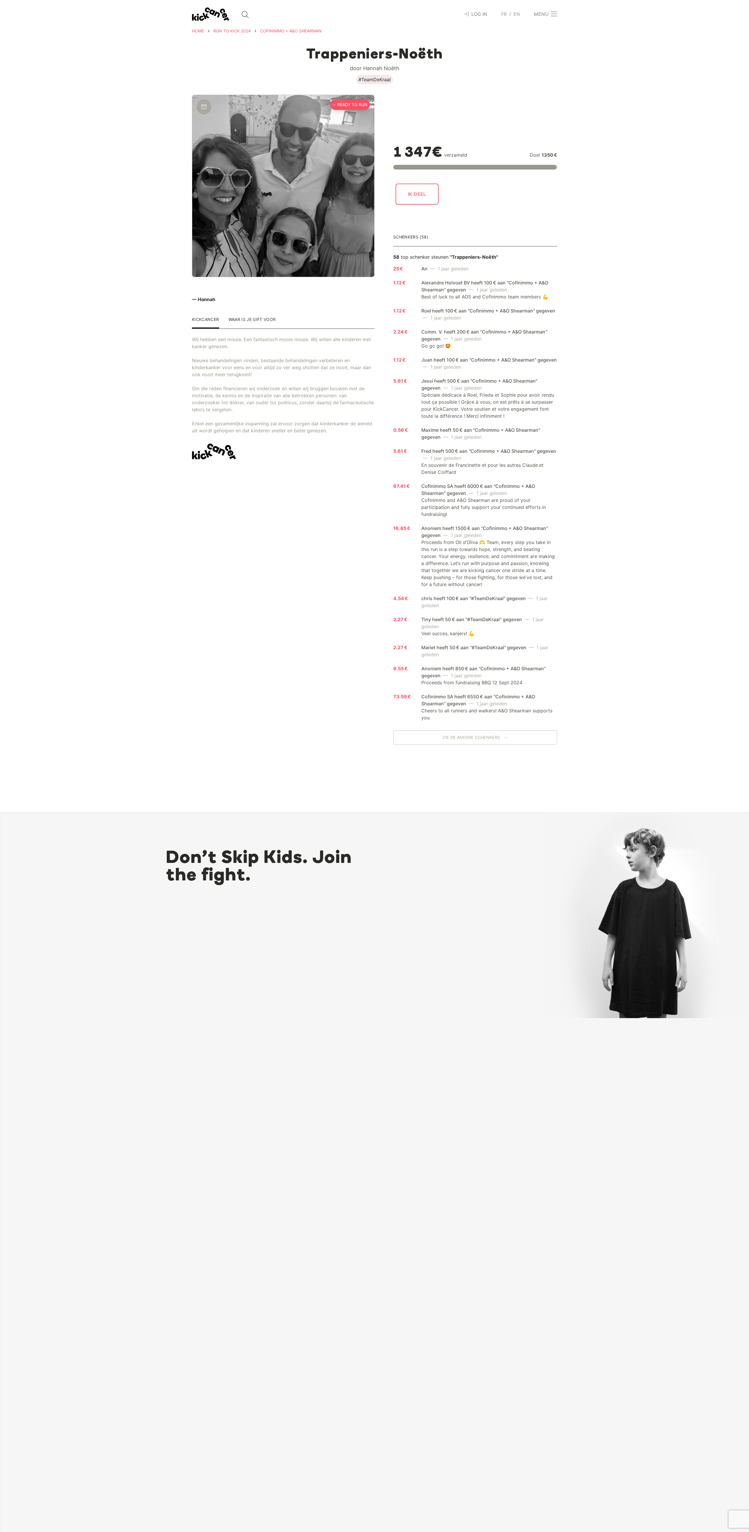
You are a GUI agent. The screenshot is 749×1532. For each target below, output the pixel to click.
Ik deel (417, 194)
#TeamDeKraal (374, 79)
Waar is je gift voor (252, 319)
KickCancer (205, 319)
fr (504, 14)
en (516, 14)
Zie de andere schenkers (471, 737)
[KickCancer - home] (210, 14)
